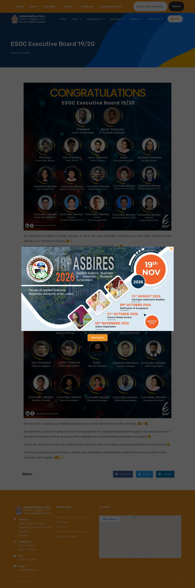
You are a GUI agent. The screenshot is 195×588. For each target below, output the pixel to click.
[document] (97, 294)
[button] (171, 249)
